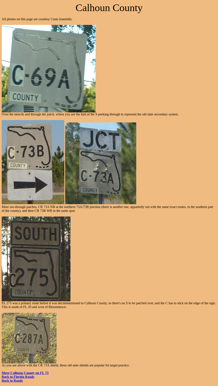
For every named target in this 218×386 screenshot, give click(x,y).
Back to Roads (12, 380)
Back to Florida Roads (18, 377)
